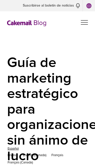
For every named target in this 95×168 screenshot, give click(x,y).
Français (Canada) (20, 162)
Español (13, 148)
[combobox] (13, 149)
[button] (51, 5)
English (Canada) (34, 155)
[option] (12, 155)
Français (57, 155)
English (13, 155)
